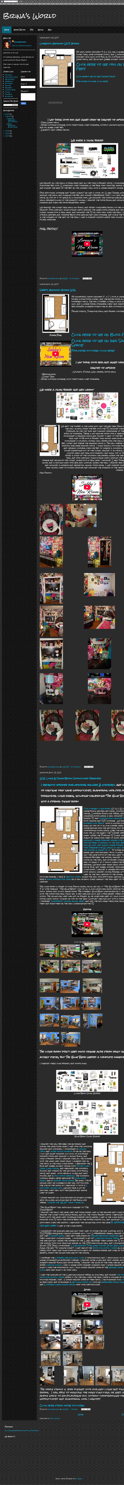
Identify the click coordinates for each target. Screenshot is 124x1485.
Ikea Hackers (10, 79)
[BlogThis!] (85, 278)
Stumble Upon (10, 89)
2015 (7, 133)
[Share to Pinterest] (91, 278)
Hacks (40, 30)
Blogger (78, 1478)
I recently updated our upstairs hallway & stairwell (78, 784)
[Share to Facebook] (89, 278)
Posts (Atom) (55, 1418)
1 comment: (74, 1409)
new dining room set (82, 1282)
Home (6, 30)
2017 (7, 114)
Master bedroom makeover (105, 1236)
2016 (7, 130)
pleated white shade (63, 1180)
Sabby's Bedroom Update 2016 (58, 290)
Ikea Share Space (11, 77)
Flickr (7, 92)
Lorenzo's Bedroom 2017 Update (59, 43)
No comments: (74, 278)
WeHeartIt (9, 81)
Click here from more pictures (62, 1405)
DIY (31, 30)
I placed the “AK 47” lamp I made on (65, 1202)
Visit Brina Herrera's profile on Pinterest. (22, 1430)
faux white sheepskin (64, 1176)
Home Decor (19, 30)
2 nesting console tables (106, 1238)
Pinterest (8, 74)
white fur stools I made (105, 1248)
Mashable (8, 87)
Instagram (9, 96)
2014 (7, 135)
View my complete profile (21, 45)
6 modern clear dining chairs (59, 1284)
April (9, 116)
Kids (50, 30)
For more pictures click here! (92, 81)
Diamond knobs (56, 1236)
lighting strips (54, 1265)
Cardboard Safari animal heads (68, 901)
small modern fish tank (59, 879)
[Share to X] (87, 278)
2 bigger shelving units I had (69, 1258)
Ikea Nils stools (73, 877)
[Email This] (84, 278)
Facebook (8, 94)
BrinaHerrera (20, 41)
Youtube (8, 85)
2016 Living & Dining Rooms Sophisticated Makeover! (70, 778)
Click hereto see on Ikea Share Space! (95, 76)
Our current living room (97, 809)
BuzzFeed (9, 83)
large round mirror (61, 1151)
